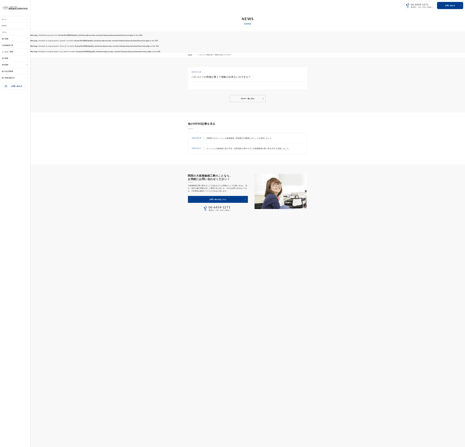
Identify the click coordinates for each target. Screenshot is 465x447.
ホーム (4, 19)
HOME (190, 55)
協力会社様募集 (7, 71)
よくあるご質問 (7, 52)
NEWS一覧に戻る (248, 99)
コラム (4, 32)
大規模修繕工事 (7, 45)
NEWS (4, 26)
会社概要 (5, 58)
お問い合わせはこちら (217, 199)
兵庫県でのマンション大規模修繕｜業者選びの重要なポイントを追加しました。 (239, 138)
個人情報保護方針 (8, 78)
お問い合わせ (16, 86)
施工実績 (5, 39)
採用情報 (5, 65)
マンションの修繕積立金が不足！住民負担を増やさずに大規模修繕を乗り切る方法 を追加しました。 (248, 148)
